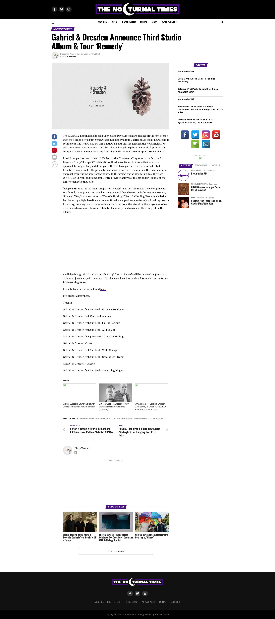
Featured (102, 22)
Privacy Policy (149, 601)
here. (103, 289)
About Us (99, 601)
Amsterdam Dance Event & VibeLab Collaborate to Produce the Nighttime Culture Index (200, 109)
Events (143, 22)
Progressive (141, 419)
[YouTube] (216, 134)
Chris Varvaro (69, 57)
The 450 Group (131, 601)
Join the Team (113, 601)
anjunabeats (87, 419)
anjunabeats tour (106, 419)
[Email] (206, 144)
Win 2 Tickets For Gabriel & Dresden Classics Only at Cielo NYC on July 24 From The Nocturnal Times (150, 407)
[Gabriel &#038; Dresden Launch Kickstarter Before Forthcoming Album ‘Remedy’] (79, 392)
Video (154, 22)
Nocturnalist (129, 22)
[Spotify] (195, 144)
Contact (163, 601)
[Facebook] (185, 134)
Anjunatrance (125, 419)
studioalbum (156, 419)
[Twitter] (195, 134)
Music (114, 22)
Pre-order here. (76, 295)
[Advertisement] (116, 482)
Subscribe (175, 601)
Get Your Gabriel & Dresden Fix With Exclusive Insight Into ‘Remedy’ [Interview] (114, 407)
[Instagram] (206, 134)
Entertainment (169, 22)
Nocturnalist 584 (186, 71)
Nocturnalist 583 (186, 99)
